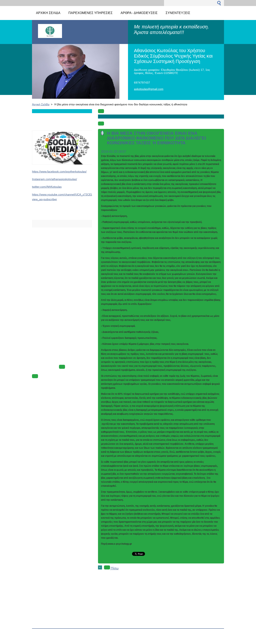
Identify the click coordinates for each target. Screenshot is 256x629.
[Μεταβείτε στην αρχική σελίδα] (50, 36)
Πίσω (114, 568)
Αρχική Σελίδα (40, 104)
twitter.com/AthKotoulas (47, 186)
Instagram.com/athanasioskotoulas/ (54, 179)
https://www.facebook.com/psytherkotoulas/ (59, 171)
